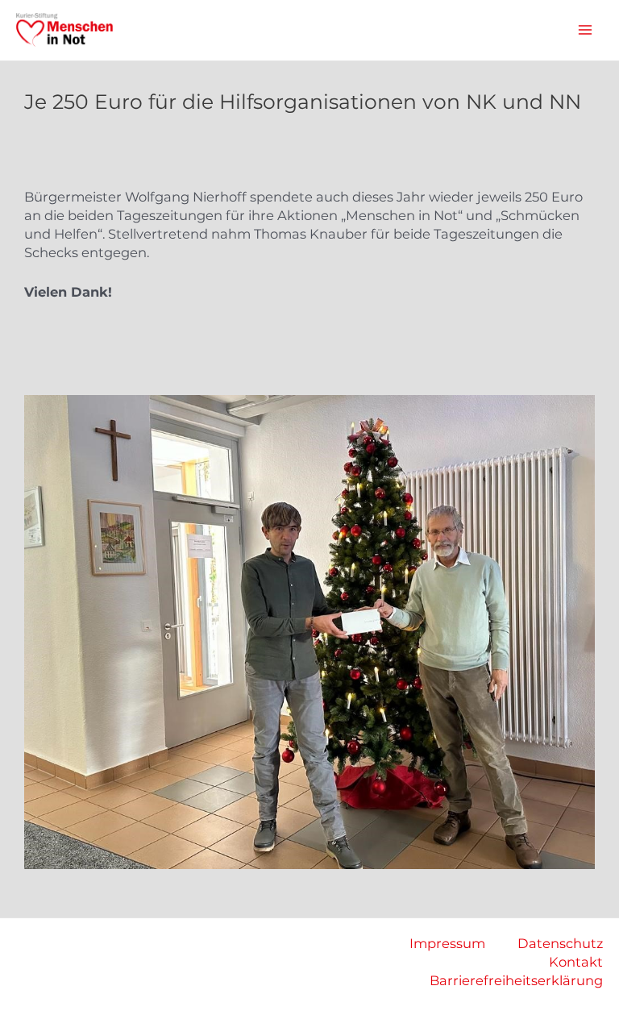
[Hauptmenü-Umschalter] (585, 30)
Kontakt (576, 962)
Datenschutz (560, 943)
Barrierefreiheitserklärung (516, 980)
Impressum (447, 943)
